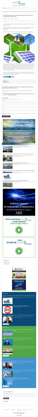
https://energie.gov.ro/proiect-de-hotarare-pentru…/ (24, 31)
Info (13, 18)
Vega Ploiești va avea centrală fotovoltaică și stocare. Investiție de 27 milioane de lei (15, 180)
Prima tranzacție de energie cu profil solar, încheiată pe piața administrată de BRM (15, 305)
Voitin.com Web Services (21, 413)
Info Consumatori (16, 18)
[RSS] (17, 415)
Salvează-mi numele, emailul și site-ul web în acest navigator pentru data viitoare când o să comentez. (18, 114)
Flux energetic (10, 18)
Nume (3, 105)
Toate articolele (6, 355)
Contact (19, 410)
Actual (8, 20)
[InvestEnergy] (19, 3)
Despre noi (7, 409)
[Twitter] (20, 415)
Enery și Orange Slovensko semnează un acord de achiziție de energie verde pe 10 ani (15, 145)
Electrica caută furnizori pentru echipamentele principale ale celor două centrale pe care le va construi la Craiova (18, 154)
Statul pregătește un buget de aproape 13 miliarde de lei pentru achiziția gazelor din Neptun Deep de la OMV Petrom (19, 347)
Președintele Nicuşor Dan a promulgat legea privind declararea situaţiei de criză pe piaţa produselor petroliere (18, 338)
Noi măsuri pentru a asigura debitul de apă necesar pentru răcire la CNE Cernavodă (15, 162)
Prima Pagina (5, 20)
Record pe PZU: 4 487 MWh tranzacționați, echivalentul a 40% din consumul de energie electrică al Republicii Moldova (19, 171)
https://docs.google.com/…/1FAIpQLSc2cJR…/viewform (12, 93)
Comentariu (4, 100)
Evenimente (13, 409)
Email (3, 109)
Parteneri (31, 409)
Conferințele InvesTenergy (22, 409)
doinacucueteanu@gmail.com (12, 94)
